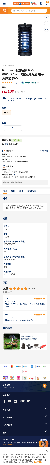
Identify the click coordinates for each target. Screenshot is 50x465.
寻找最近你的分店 (9, 388)
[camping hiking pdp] (25, 341)
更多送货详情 (43, 151)
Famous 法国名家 (14, 70)
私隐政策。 (38, 462)
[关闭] (47, 451)
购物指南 (31, 191)
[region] (25, 456)
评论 (21, 191)
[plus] (20, 128)
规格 (13, 191)
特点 (5, 191)
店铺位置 (6, 385)
